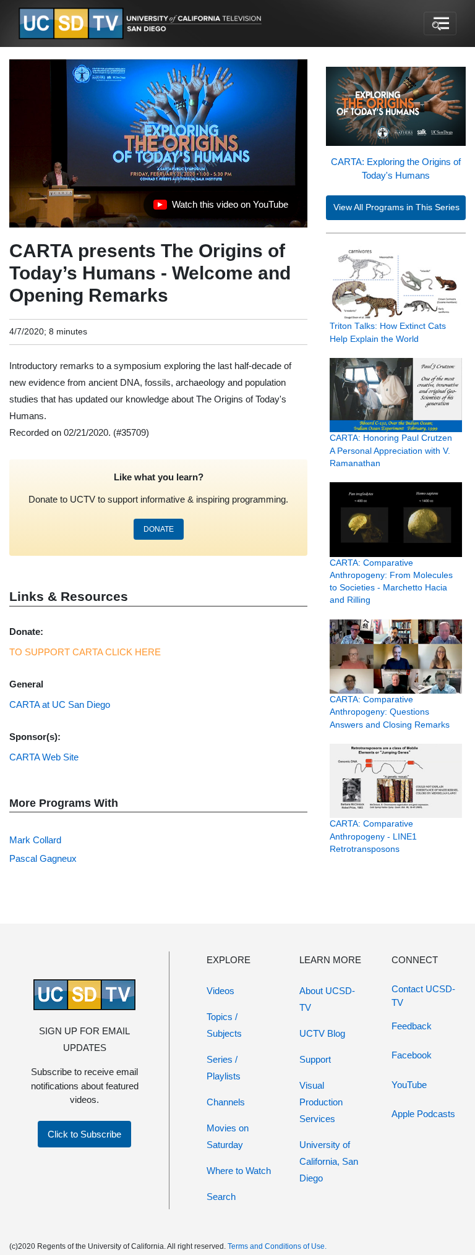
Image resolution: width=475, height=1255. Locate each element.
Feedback (412, 1026)
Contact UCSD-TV (423, 996)
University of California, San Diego (328, 1161)
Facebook (412, 1055)
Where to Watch (239, 1170)
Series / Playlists (224, 1067)
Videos (220, 990)
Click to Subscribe (84, 1134)
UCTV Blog (322, 1033)
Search (221, 1196)
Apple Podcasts (423, 1113)
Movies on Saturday (228, 1136)
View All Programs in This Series (396, 207)
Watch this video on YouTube (220, 207)
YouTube (409, 1084)
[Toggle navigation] (440, 23)
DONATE (158, 529)
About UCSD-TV (327, 999)
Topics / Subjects (224, 1025)
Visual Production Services (321, 1102)
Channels (226, 1102)
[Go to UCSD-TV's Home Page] (142, 24)
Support (315, 1059)
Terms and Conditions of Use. (277, 1246)
